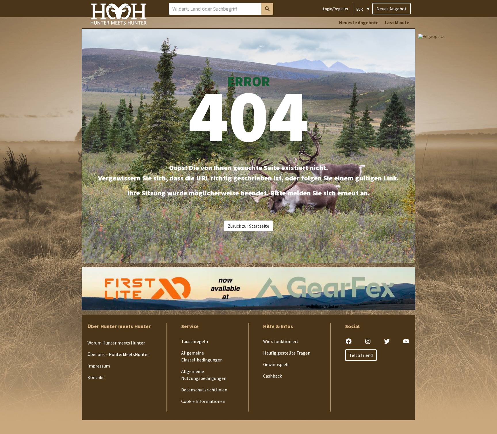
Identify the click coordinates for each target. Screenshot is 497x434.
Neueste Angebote (359, 22)
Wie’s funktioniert (281, 341)
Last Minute (397, 22)
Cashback (272, 376)
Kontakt (95, 377)
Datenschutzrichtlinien (204, 390)
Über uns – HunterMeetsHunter (118, 354)
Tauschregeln (194, 341)
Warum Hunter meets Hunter (116, 343)
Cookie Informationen (203, 401)
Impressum (98, 366)
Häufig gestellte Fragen (286, 353)
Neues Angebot (391, 9)
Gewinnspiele (276, 364)
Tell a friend (361, 355)
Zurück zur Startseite (248, 226)
